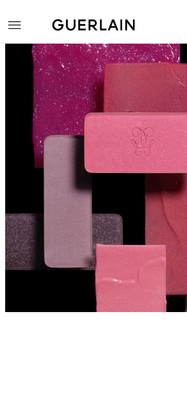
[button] (14, 25)
